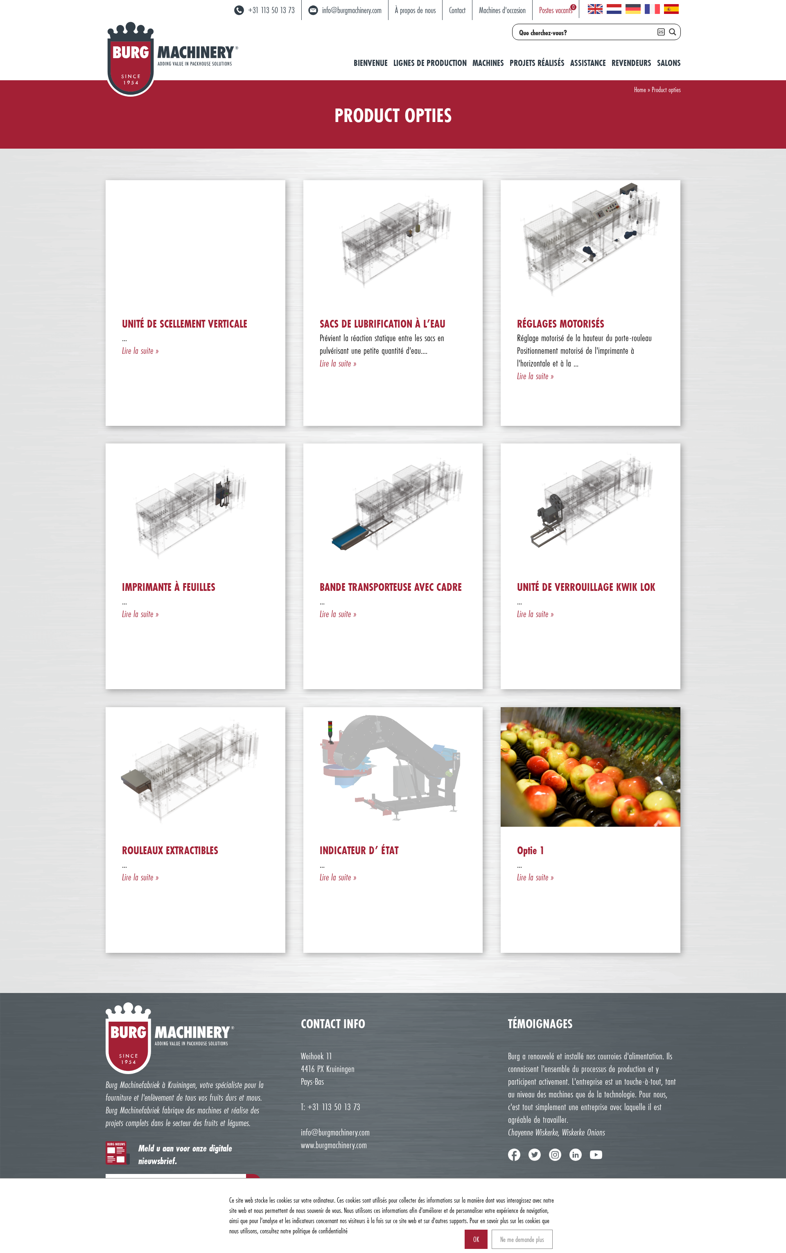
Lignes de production (430, 63)
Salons (669, 63)
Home (640, 89)
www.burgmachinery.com (334, 1144)
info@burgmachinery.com (335, 1132)
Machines (488, 63)
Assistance (588, 63)
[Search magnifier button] (672, 32)
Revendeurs (631, 63)
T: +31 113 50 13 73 (330, 1106)
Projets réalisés (537, 63)
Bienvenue (371, 63)
